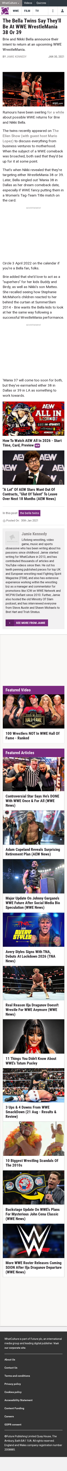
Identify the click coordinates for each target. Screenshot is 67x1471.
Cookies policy (13, 1392)
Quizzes (41, 3)
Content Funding (14, 1408)
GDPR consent (12, 1424)
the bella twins (29, 513)
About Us (9, 1359)
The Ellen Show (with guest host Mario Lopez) (31, 136)
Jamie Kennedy (16, 56)
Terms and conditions (17, 1375)
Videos (28, 3)
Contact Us (10, 1367)
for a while (55, 112)
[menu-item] (15, 10)
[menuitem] (11, 3)
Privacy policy (12, 1383)
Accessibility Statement (18, 1400)
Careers (9, 1416)
